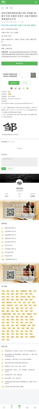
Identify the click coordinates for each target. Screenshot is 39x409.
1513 (6, 196)
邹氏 (9, 94)
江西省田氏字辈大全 (10, 231)
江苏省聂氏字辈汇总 (10, 249)
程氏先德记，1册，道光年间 (13, 378)
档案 (7, 8)
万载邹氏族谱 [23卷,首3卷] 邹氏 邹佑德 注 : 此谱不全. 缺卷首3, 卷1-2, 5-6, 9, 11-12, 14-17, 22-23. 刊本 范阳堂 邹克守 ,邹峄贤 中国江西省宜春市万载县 (19, 110)
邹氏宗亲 (19, 188)
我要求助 (20, 63)
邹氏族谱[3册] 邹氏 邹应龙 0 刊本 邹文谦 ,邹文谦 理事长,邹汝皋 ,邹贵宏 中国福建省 (10, 134)
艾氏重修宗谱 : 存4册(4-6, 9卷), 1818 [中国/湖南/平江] (20, 351)
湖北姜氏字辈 (8, 256)
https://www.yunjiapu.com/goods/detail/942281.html (17, 103)
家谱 (11, 8)
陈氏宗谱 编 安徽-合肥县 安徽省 (14, 386)
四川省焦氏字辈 (9, 252)
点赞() (14, 83)
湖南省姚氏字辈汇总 (11, 259)
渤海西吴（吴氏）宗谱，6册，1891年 (15, 366)
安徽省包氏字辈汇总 (10, 238)
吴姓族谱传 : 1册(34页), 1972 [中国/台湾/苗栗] (18, 359)
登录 (4, 168)
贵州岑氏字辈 (8, 245)
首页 (2, 8)
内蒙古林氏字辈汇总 (10, 228)
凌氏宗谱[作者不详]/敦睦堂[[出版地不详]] (16, 363)
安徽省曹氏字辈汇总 (10, 235)
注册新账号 (10, 168)
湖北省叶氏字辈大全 (10, 242)
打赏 (25, 83)
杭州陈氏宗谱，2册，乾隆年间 (13, 374)
